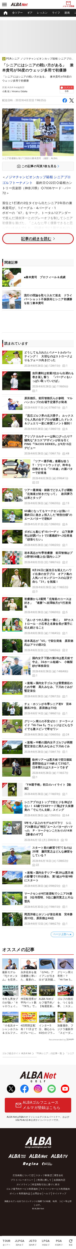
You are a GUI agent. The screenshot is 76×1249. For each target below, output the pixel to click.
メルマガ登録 (68, 6)
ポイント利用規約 (19, 1193)
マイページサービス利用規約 (55, 1189)
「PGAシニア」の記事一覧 (48, 1053)
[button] (38, 359)
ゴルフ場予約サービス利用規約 (22, 1189)
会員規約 (58, 1180)
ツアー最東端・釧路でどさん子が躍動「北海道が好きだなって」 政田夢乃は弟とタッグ (48, 493)
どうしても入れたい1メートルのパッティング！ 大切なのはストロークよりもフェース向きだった (48, 356)
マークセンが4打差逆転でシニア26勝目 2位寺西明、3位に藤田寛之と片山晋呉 (48, 897)
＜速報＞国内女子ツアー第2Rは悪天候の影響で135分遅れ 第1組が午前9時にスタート (48, 876)
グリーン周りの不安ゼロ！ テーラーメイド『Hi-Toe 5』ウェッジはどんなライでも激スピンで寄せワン (48, 725)
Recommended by (57, 1039)
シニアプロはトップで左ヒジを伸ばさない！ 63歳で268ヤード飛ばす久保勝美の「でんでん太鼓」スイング (49, 805)
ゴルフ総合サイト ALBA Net (16, 1053)
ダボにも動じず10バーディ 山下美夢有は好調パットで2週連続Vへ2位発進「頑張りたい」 (48, 535)
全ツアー (17, 12)
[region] (38, 13)
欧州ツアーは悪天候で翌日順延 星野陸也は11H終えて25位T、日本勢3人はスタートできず (53, 763)
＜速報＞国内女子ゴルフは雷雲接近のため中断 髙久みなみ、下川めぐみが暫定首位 (48, 686)
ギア (30, 12)
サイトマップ (59, 1193)
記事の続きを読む (36, 238)
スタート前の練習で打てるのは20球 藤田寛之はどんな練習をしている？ (52, 851)
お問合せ (37, 1193)
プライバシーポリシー (22, 1180)
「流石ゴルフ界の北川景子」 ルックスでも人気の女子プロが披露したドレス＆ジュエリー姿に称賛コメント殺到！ (48, 419)
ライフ (56, 12)
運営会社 (58, 1175)
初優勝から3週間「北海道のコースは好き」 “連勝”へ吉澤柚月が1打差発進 (48, 602)
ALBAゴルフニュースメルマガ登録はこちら (41, 1105)
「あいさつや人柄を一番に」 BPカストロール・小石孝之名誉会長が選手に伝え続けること (49, 623)
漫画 (67, 12)
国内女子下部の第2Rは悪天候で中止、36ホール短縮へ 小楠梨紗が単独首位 (52, 661)
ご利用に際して (44, 1180)
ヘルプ (47, 1193)
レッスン (42, 12)
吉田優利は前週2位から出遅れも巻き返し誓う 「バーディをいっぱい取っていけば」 (53, 377)
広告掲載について (22, 1175)
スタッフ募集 (42, 1175)
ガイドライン (23, 1184)
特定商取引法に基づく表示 (46, 1184)
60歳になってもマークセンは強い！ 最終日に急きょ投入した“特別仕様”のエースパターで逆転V (48, 514)
